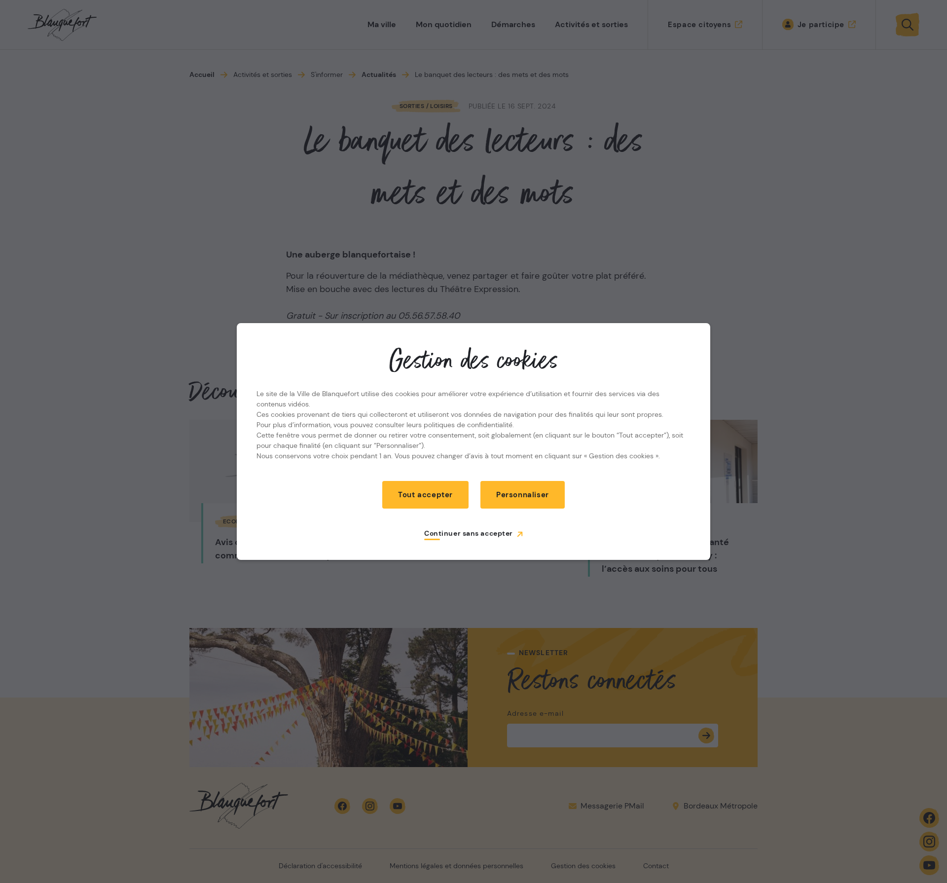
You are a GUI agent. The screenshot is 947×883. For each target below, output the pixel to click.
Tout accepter (425, 495)
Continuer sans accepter (468, 533)
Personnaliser (522, 495)
